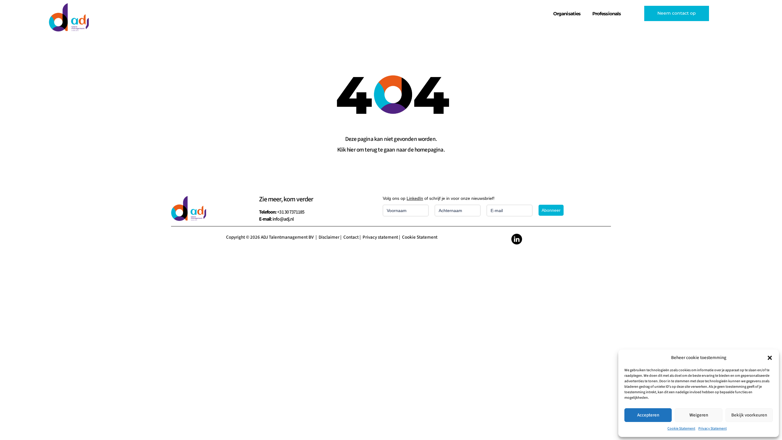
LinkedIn (415, 198)
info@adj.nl (282, 219)
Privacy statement (380, 237)
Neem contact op (676, 13)
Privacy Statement (712, 428)
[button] (770, 358)
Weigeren (698, 415)
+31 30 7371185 (290, 212)
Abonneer (551, 210)
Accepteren (648, 415)
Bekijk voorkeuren (749, 415)
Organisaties (567, 13)
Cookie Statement (681, 428)
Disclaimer (329, 237)
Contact (351, 237)
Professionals (606, 13)
